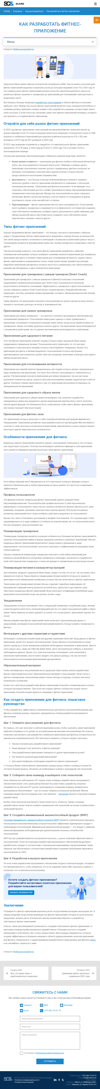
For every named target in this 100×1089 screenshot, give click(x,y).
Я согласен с (44, 1053)
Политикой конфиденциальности (49, 1053)
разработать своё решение (48, 102)
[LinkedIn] (55, 1080)
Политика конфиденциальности (26, 1080)
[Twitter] (63, 1080)
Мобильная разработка (23, 49)
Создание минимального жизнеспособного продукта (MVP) (32, 820)
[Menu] (95, 3)
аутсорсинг (64, 794)
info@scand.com (89, 1078)
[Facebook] (59, 1080)
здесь (93, 940)
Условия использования (24, 1082)
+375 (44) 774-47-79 (89, 1075)
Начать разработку (21, 892)
